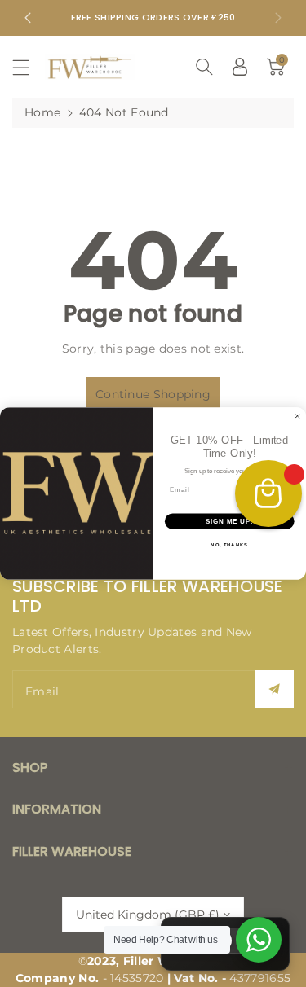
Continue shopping (153, 394)
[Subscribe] (274, 689)
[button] (28, 67)
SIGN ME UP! (229, 521)
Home (42, 112)
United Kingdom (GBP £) (148, 914)
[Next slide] (278, 18)
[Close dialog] (298, 416)
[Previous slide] (28, 18)
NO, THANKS (229, 545)
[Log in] (240, 67)
